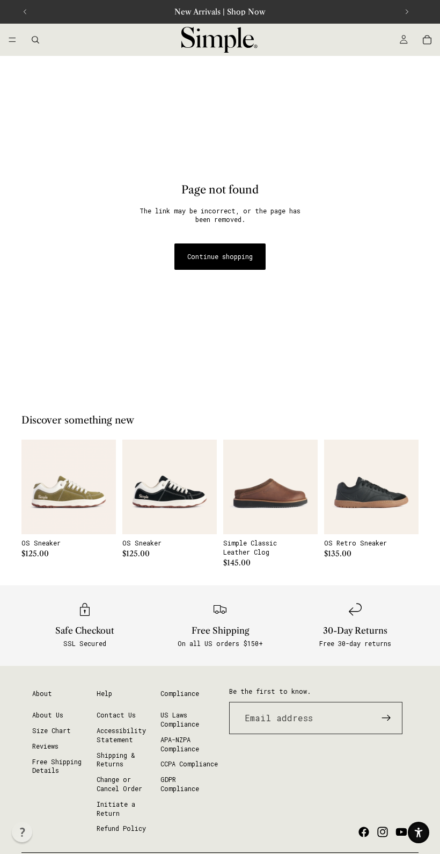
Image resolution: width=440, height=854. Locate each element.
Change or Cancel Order (119, 784)
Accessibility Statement (121, 735)
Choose (108, 517)
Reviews (45, 746)
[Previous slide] (25, 12)
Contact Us (116, 715)
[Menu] (12, 39)
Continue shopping (220, 256)
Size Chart (51, 730)
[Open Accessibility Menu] (418, 832)
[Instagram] (382, 832)
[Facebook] (363, 832)
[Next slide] (407, 12)
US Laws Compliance (179, 719)
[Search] (35, 40)
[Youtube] (401, 832)
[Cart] (427, 40)
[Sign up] (386, 718)
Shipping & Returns (116, 760)
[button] (22, 832)
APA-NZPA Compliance (179, 744)
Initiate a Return (116, 808)
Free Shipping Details (57, 766)
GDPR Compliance (179, 784)
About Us (47, 715)
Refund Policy (121, 828)
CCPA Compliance (189, 763)
